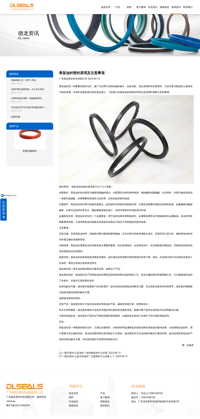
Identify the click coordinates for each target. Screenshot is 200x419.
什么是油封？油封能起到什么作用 (89, 352)
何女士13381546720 (152, 393)
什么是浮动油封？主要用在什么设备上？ (93, 356)
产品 (117, 7)
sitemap (10, 401)
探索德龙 (164, 7)
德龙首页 (106, 7)
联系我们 (188, 7)
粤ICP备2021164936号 (18, 405)
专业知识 (152, 7)
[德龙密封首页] (21, 7)
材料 (129, 7)
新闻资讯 (176, 7)
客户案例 (141, 7)
